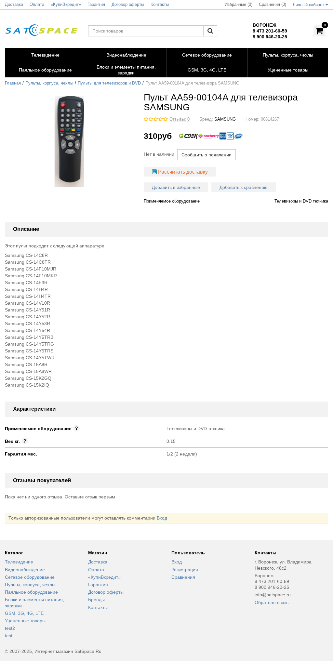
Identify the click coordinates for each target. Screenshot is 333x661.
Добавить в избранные (176, 187)
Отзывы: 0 (179, 119)
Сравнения (183, 577)
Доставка (97, 561)
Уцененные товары (25, 620)
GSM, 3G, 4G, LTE (24, 613)
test (8, 635)
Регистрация (184, 569)
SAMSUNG (225, 119)
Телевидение (19, 561)
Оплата (96, 569)
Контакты (98, 607)
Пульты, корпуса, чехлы (49, 83)
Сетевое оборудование (30, 577)
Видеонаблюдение (25, 569)
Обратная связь (271, 602)
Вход (162, 518)
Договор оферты (106, 592)
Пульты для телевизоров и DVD (109, 83)
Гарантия (98, 584)
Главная (13, 83)
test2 (10, 628)
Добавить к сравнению (244, 187)
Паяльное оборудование (31, 592)
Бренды (96, 599)
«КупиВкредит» (104, 577)
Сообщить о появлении (206, 154)
